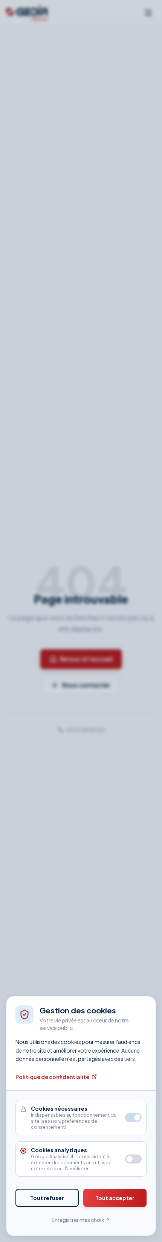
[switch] (133, 1159)
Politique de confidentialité (52, 1076)
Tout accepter (114, 1197)
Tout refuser (47, 1197)
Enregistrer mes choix (78, 1219)
